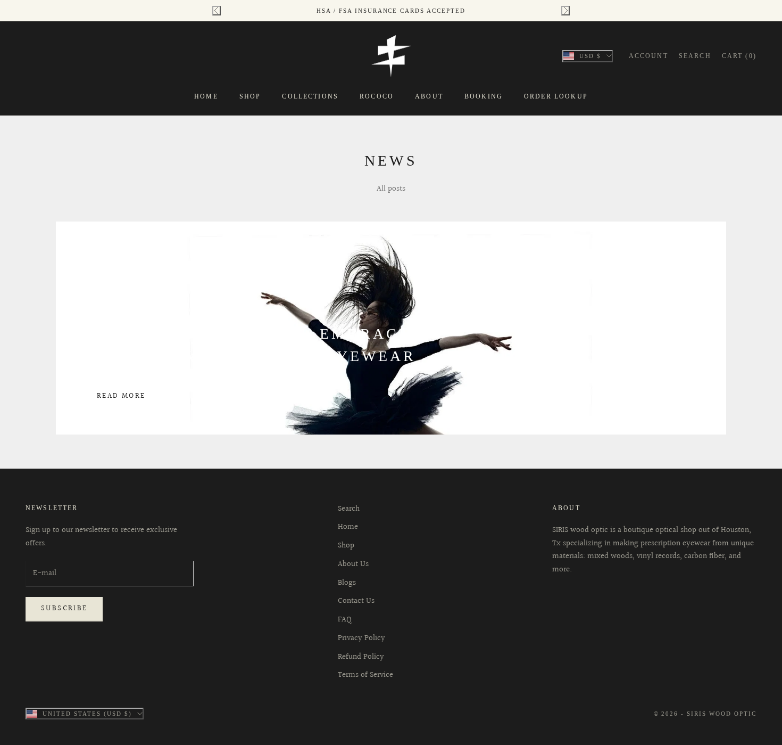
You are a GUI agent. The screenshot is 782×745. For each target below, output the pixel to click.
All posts (391, 189)
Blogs (347, 583)
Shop (250, 96)
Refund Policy (361, 657)
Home (206, 96)
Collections (310, 96)
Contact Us (356, 601)
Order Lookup (556, 96)
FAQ (345, 619)
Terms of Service (365, 675)
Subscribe (64, 609)
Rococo (377, 96)
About (429, 96)
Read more (121, 396)
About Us (353, 564)
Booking (483, 96)
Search (349, 509)
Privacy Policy (361, 638)
